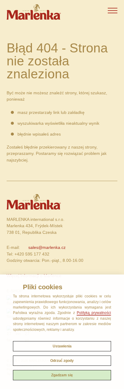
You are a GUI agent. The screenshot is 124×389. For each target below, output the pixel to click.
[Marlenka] (33, 12)
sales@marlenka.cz (47, 247)
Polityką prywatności (94, 313)
